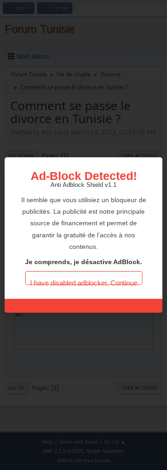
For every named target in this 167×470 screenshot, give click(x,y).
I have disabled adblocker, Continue (83, 282)
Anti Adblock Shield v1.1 (83, 184)
